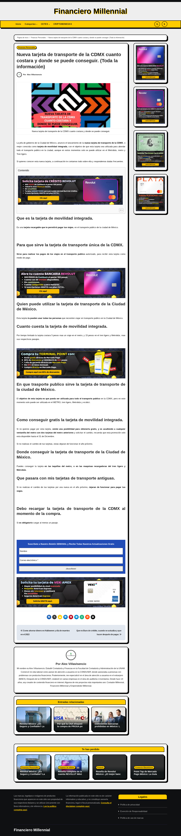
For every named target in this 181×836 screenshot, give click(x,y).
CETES (45, 24)
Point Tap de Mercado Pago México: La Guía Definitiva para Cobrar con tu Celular (145, 775)
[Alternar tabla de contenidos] (120, 210)
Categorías (30, 24)
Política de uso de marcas (131, 818)
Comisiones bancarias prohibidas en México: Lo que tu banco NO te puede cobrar (108, 728)
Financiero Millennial (90, 11)
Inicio (18, 24)
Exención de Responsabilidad (133, 811)
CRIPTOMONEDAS (62, 24)
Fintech (100, 767)
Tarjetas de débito (66, 767)
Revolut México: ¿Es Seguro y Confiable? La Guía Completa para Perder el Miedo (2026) (32, 728)
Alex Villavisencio (34, 75)
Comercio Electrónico (144, 767)
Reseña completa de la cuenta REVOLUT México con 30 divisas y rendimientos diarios (71, 775)
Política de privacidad (130, 805)
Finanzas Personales (26, 47)
